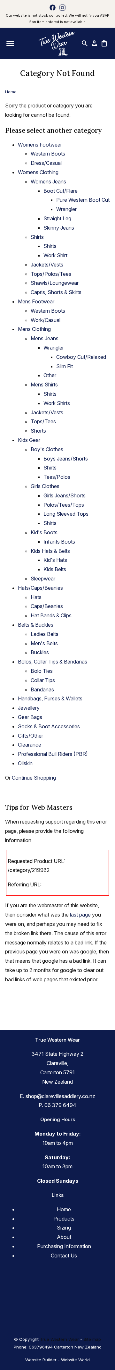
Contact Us (64, 1255)
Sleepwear (43, 578)
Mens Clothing (34, 329)
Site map (92, 1339)
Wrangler (66, 209)
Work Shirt (55, 255)
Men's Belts (44, 643)
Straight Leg (57, 218)
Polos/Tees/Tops (63, 505)
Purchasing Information (64, 1246)
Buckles (40, 652)
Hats (36, 597)
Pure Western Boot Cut (83, 200)
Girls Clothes (45, 486)
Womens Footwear (40, 144)
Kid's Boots (44, 532)
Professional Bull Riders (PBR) (53, 754)
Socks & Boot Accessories (49, 726)
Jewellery (29, 708)
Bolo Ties (42, 671)
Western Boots (48, 153)
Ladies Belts (44, 634)
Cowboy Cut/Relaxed (81, 357)
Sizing (64, 1227)
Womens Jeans (48, 181)
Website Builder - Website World (57, 1359)
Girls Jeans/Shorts (64, 495)
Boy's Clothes (47, 449)
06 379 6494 (60, 1105)
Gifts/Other (30, 735)
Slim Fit (64, 366)
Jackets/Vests (47, 264)
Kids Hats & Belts (50, 551)
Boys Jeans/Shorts (65, 458)
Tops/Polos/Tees (51, 274)
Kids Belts (54, 569)
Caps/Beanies (47, 606)
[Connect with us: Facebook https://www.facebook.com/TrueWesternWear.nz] (52, 7)
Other (49, 375)
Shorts (38, 430)
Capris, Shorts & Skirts (56, 292)
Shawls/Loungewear (55, 283)
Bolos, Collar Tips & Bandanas (52, 661)
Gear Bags (30, 717)
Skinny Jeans (58, 227)
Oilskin (25, 763)
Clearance (29, 744)
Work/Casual (45, 320)
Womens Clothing (38, 172)
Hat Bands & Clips (51, 615)
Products (63, 1218)
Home (11, 91)
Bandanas (42, 689)
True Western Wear (59, 1339)
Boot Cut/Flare (60, 191)
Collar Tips (43, 680)
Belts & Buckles (35, 625)
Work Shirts (56, 403)
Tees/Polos (56, 477)
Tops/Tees (43, 421)
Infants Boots (59, 541)
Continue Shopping (34, 777)
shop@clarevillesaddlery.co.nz (60, 1096)
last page (80, 914)
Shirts (37, 237)
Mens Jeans (44, 338)
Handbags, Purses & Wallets (50, 698)
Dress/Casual (46, 163)
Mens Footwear (36, 301)
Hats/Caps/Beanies (40, 588)
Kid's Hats (55, 560)
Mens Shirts (44, 384)
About (64, 1237)
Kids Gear (29, 440)
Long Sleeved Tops (65, 514)
